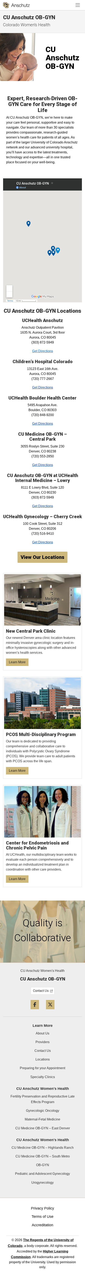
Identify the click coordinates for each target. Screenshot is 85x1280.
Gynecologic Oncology (42, 1110)
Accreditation (42, 1225)
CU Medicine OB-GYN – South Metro (42, 1156)
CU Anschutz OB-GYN (29, 17)
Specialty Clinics (42, 1077)
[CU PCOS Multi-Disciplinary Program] (42, 728)
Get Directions (42, 351)
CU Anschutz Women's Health (42, 970)
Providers (42, 1042)
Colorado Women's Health (26, 24)
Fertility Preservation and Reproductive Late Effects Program (43, 1099)
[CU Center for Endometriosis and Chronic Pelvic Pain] (42, 836)
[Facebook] (34, 1011)
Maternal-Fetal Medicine (42, 1119)
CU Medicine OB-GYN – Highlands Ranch (43, 1147)
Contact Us (42, 1050)
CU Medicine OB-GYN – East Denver (42, 1128)
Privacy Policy (42, 1208)
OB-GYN (42, 1165)
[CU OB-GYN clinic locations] (42, 621)
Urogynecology (42, 1182)
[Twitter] (50, 1011)
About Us (42, 1033)
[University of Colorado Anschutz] (16, 5)
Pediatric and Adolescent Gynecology (42, 1173)
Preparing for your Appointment (42, 1068)
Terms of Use (42, 1216)
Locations (42, 1059)
